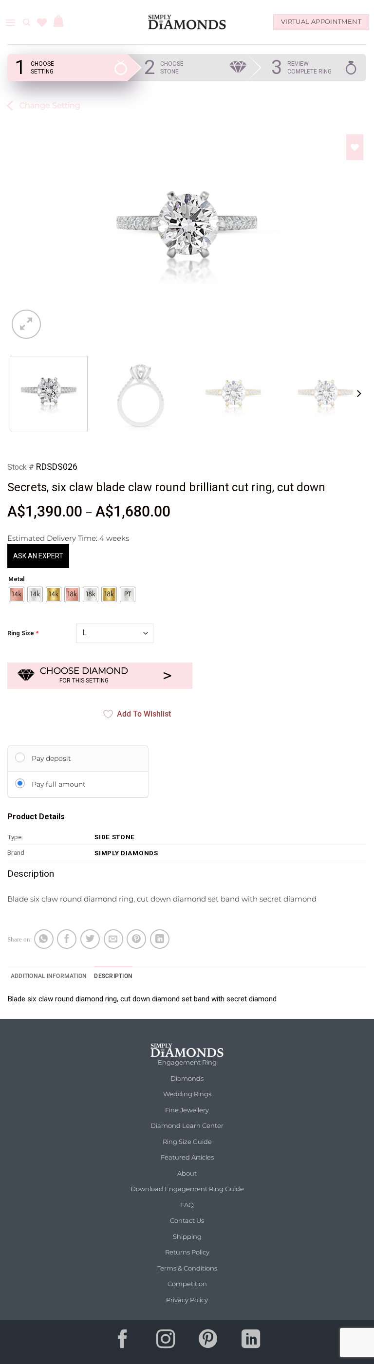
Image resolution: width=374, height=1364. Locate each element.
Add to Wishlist (144, 714)
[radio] (16, 594)
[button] (10, 22)
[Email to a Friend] (113, 939)
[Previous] (21, 229)
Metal (16, 579)
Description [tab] (113, 976)
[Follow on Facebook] (123, 1342)
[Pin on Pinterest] (136, 939)
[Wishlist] (42, 22)
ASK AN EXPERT (38, 556)
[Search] (26, 22)
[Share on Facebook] (66, 939)
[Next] (353, 229)
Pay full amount (59, 784)
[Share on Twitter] (90, 939)
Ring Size (20, 633)
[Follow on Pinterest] (208, 1342)
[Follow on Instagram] (165, 1342)
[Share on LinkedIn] (159, 939)
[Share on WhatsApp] (44, 939)
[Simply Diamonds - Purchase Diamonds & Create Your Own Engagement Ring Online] (187, 22)
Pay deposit (51, 758)
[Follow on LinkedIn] (250, 1342)
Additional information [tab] (49, 976)
